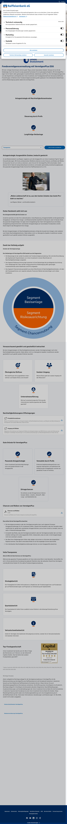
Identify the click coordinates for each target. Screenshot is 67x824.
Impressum (22, 16)
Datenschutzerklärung (9, 16)
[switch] (62, 28)
